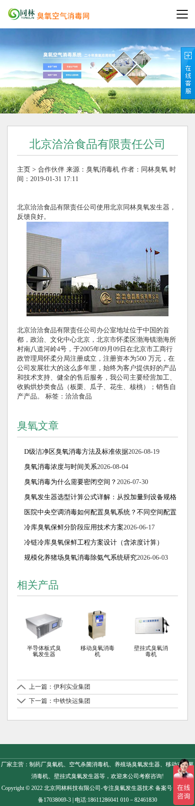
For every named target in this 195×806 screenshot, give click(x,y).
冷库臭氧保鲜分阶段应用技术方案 (74, 527)
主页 (23, 169)
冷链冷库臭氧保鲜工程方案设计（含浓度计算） (93, 542)
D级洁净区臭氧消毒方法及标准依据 (76, 451)
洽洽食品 (78, 396)
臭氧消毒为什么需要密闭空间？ (70, 481)
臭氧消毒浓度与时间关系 (60, 466)
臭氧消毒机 (102, 169)
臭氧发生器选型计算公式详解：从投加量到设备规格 (100, 497)
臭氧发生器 (128, 788)
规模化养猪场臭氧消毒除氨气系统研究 (80, 557)
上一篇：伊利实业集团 (59, 686)
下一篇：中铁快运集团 (59, 700)
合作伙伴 (51, 169)
